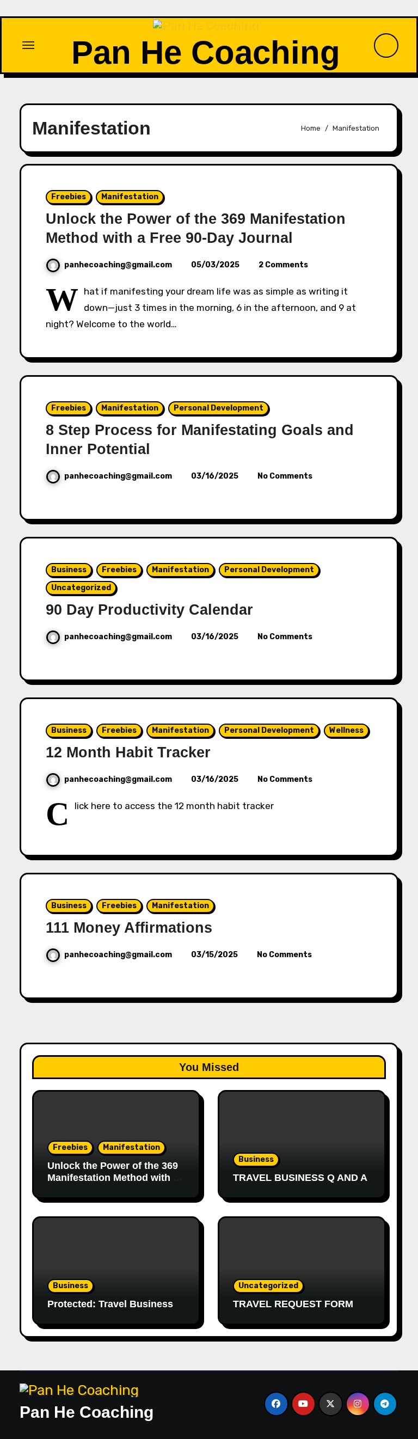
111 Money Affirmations (129, 928)
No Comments (284, 476)
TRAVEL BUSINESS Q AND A (300, 1177)
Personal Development (218, 408)
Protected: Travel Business (110, 1304)
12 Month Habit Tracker (128, 752)
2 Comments (283, 265)
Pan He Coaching (205, 52)
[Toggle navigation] (28, 45)
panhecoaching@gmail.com (118, 265)
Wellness (346, 730)
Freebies (68, 196)
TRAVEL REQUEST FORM (293, 1304)
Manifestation (129, 196)
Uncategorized (81, 587)
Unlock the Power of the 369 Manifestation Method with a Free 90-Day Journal (113, 1177)
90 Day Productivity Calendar (149, 610)
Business (69, 569)
